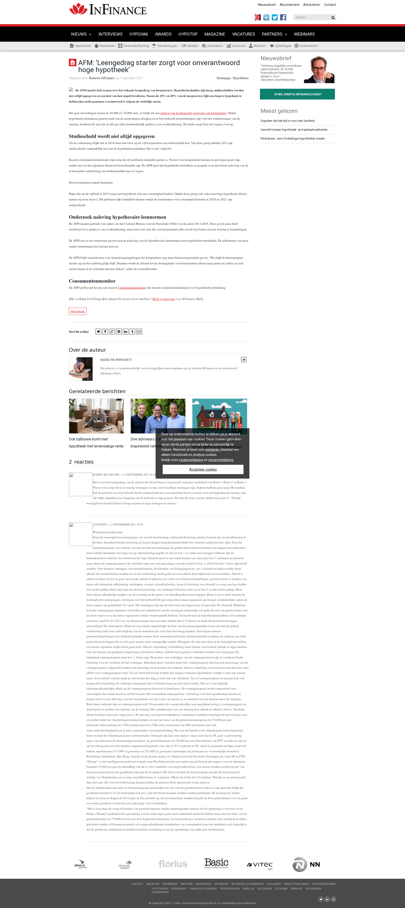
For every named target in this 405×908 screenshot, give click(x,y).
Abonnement (290, 5)
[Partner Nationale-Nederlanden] (314, 864)
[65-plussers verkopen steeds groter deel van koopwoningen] (219, 417)
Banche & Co (212, 903)
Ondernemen (308, 46)
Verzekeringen (167, 46)
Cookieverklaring (324, 884)
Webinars (304, 34)
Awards (163, 34)
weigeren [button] (212, 449)
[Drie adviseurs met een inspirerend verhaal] (158, 416)
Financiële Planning (136, 46)
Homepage (224, 78)
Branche (259, 46)
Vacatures (243, 34)
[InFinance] (108, 8)
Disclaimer (274, 884)
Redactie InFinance (101, 78)
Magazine (215, 34)
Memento (250, 903)
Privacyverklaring (296, 884)
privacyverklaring (220, 460)
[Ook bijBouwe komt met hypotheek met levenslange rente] (96, 416)
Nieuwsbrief (267, 5)
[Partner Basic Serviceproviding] (224, 864)
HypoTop (188, 34)
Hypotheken (83, 46)
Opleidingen (283, 46)
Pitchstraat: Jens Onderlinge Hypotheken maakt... (294, 138)
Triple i (177, 903)
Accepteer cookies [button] (203, 469)
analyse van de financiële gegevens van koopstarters (193, 113)
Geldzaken (214, 46)
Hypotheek (78, 311)
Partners (272, 34)
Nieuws (79, 34)
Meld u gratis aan (163, 299)
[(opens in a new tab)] (91, 865)
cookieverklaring (191, 460)
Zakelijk (192, 46)
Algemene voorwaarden (248, 884)
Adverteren (311, 5)
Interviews (110, 34)
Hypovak (139, 34)
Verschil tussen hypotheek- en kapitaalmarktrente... (295, 129)
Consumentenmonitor (131, 287)
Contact (330, 5)
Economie (239, 46)
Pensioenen (107, 46)
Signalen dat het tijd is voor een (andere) (288, 120)
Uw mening (221, 884)
